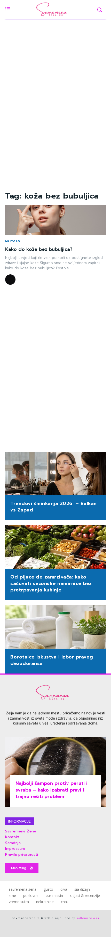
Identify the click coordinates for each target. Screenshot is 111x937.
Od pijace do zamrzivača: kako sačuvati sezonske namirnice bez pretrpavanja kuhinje (51, 583)
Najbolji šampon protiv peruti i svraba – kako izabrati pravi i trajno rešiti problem (51, 790)
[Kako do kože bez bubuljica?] (55, 220)
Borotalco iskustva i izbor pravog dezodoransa (51, 660)
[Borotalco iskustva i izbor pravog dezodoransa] (55, 627)
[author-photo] (11, 279)
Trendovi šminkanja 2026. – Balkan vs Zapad (53, 507)
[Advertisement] (55, 101)
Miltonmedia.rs (87, 918)
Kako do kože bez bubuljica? (39, 249)
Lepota (12, 240)
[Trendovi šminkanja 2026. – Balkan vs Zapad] (55, 474)
